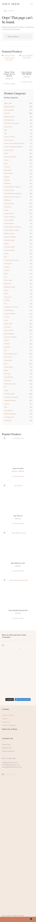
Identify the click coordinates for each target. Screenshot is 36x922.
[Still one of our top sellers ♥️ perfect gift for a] (18, 685)
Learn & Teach (8, 330)
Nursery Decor (9, 140)
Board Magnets (9, 334)
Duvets (6, 290)
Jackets (7, 270)
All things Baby (9, 110)
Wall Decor (7, 183)
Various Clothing (9, 137)
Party (6, 320)
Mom (5, 293)
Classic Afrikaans (9, 217)
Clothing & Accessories (11, 123)
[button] (9, 84)
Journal (4, 718)
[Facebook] (3, 735)
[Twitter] (6, 735)
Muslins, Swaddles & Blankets (13, 147)
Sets (5, 133)
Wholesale (7, 420)
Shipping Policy (7, 748)
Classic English (9, 220)
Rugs (6, 163)
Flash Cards (8, 280)
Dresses (6, 267)
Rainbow (7, 347)
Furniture (7, 167)
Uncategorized (9, 417)
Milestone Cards (9, 117)
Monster (7, 344)
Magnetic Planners (10, 400)
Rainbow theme (9, 233)
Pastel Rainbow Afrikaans (12, 227)
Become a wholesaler (9, 725)
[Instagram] (9, 735)
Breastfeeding (8, 310)
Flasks (6, 390)
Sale (5, 407)
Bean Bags (7, 170)
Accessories (8, 127)
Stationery (7, 380)
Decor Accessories (10, 157)
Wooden (7, 180)
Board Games (8, 367)
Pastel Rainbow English (11, 230)
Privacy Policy (6, 744)
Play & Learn (8, 324)
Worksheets (8, 360)
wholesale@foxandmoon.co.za (12, 767)
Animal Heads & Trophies (12, 187)
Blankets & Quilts (9, 287)
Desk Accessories (10, 384)
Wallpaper (7, 200)
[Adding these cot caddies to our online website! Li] (18, 655)
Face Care (7, 297)
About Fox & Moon (8, 715)
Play (5, 364)
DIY (5, 387)
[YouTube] (12, 735)
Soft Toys (7, 374)
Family (6, 243)
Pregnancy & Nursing (11, 307)
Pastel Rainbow (9, 223)
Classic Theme (9, 213)
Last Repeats (8, 410)
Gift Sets (7, 113)
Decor (6, 153)
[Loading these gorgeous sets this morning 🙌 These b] (18, 693)
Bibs (5, 130)
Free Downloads (9, 250)
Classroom (7, 207)
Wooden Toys (8, 377)
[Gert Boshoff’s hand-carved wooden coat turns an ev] (18, 670)
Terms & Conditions (8, 751)
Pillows (6, 160)
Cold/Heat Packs (9, 314)
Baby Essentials (9, 107)
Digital (6, 210)
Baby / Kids (8, 103)
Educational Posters (10, 354)
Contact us (5, 722)
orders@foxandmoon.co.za (11, 765)
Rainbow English (9, 240)
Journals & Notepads (11, 397)
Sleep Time (7, 283)
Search (18, 919)
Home (5, 10)
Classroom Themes (10, 337)
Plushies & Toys (9, 203)
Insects (6, 340)
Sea (5, 350)
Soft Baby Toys (9, 120)
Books (6, 370)
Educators (7, 327)
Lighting (6, 177)
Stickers (6, 404)
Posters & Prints (9, 190)
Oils (5, 304)
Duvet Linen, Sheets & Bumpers (14, 143)
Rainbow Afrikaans (10, 237)
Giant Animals (8, 173)
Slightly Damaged (10, 414)
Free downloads (9, 247)
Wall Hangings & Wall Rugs (12, 193)
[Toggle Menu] (31, 4)
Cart (28, 918)
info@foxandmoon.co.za (10, 762)
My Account (6, 919)
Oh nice (6, 317)
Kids (5, 257)
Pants (6, 273)
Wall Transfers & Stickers (12, 197)
